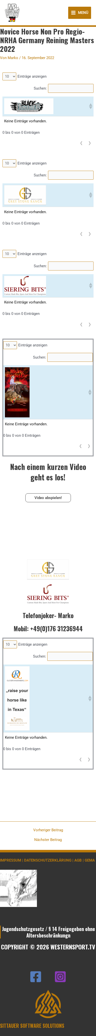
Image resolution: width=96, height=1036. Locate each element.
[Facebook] (36, 976)
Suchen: (40, 88)
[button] (90, 106)
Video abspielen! (48, 498)
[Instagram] (60, 976)
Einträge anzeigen (32, 76)
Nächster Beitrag (48, 840)
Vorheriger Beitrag (48, 830)
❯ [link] (89, 143)
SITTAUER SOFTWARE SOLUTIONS (32, 1025)
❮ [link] (81, 143)
